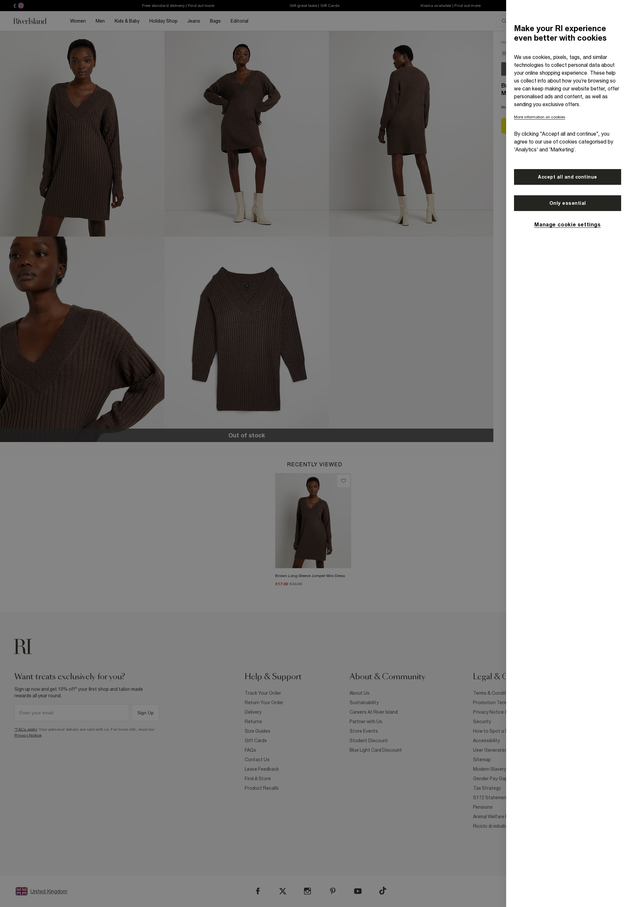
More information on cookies (539, 117)
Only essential (567, 203)
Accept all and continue (567, 177)
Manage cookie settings (567, 224)
